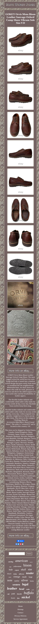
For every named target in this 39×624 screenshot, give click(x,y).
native (16, 581)
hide (11, 569)
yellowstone (17, 566)
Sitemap (20, 609)
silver (24, 580)
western (16, 584)
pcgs (10, 566)
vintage (16, 576)
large (30, 577)
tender (30, 573)
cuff (8, 594)
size (30, 569)
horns (32, 581)
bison (27, 565)
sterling (10, 562)
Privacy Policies (20, 616)
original (17, 570)
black (9, 574)
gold (33, 589)
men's (31, 562)
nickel (26, 597)
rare (10, 577)
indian (15, 574)
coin (28, 589)
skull (23, 569)
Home (20, 606)
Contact (20, 613)
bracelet (19, 594)
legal (25, 584)
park (13, 594)
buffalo (29, 593)
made (24, 577)
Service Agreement (20, 619)
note (9, 580)
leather (12, 588)
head (21, 589)
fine (18, 598)
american (21, 561)
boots (13, 598)
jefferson (21, 574)
